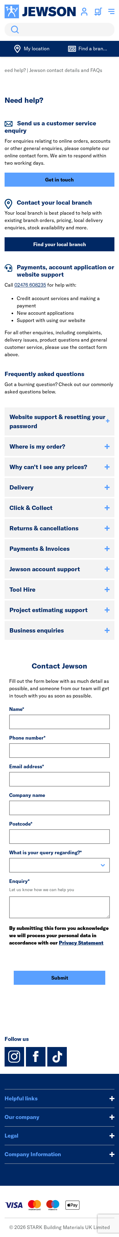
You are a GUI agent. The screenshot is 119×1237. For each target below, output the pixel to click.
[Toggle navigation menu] (111, 12)
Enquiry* (19, 881)
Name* (16, 709)
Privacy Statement (81, 943)
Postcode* (20, 824)
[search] (59, 29)
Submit (59, 978)
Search (14, 29)
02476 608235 (30, 285)
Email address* (26, 766)
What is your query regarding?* (45, 852)
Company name (27, 795)
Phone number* (27, 738)
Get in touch (59, 180)
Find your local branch (59, 244)
